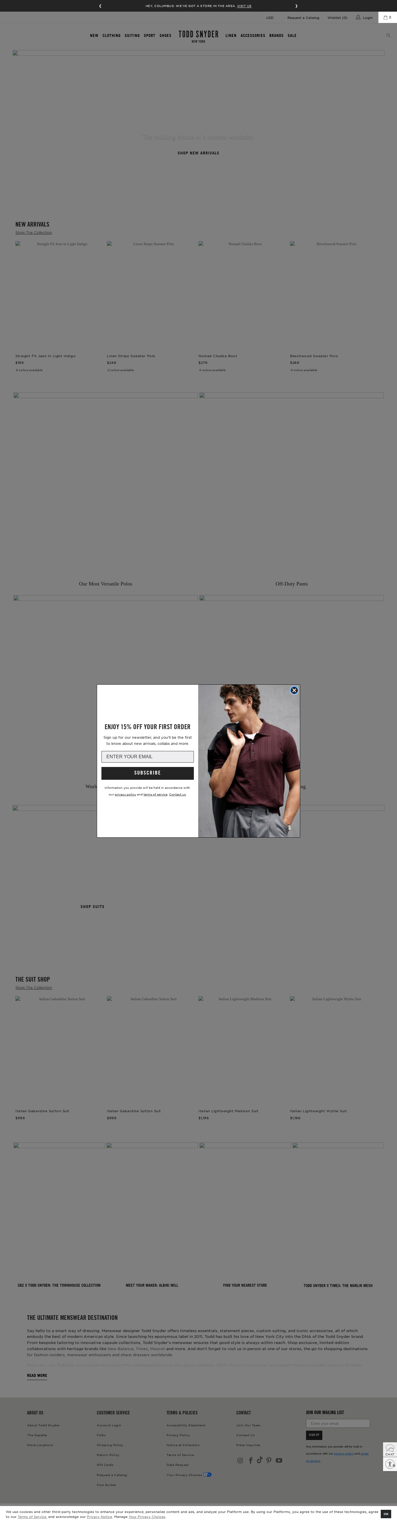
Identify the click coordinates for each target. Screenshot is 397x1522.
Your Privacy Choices (147, 1516)
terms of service (155, 794)
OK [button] (386, 1514)
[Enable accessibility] (390, 1464)
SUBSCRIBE (147, 773)
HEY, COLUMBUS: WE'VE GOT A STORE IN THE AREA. (199, 6)
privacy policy (125, 794)
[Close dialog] (294, 690)
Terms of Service (32, 1516)
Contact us (177, 794)
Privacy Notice (99, 1516)
